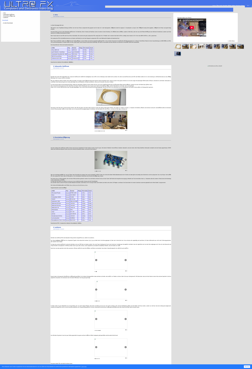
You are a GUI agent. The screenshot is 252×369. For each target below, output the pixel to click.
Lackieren (5, 17)
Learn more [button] (84, 366)
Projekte (225, 5)
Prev (96, 120)
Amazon (69, 52)
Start (125, 130)
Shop (242, 5)
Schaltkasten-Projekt (71, 181)
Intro (4, 13)
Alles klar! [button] (247, 366)
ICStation (70, 56)
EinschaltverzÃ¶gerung (9, 16)
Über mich (219, 5)
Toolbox (59, 78)
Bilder (229, 5)
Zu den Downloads (8, 23)
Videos (234, 5)
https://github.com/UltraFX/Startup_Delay (79, 185)
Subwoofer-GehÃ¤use (8, 14)
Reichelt (69, 58)
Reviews (238, 5)
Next (126, 120)
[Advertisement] (75, 21)
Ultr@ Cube (91, 240)
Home (214, 5)
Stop (126, 130)
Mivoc (69, 50)
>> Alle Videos (231, 41)
